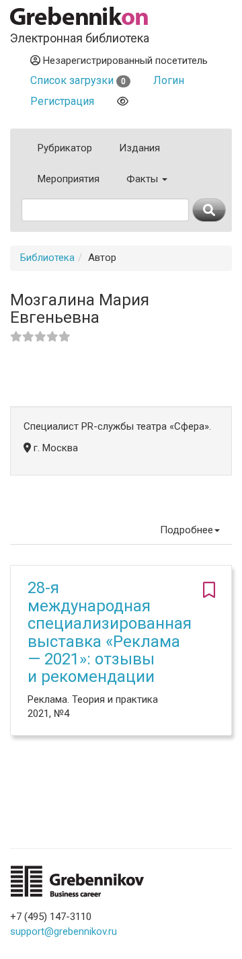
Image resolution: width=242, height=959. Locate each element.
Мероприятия (68, 179)
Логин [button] (168, 80)
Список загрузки (78, 80)
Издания (139, 148)
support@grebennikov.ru (63, 931)
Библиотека (47, 258)
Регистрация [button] (62, 101)
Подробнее (186, 530)
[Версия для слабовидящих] (122, 101)
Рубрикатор (65, 148)
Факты (143, 179)
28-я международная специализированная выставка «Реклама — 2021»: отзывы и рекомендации (110, 632)
